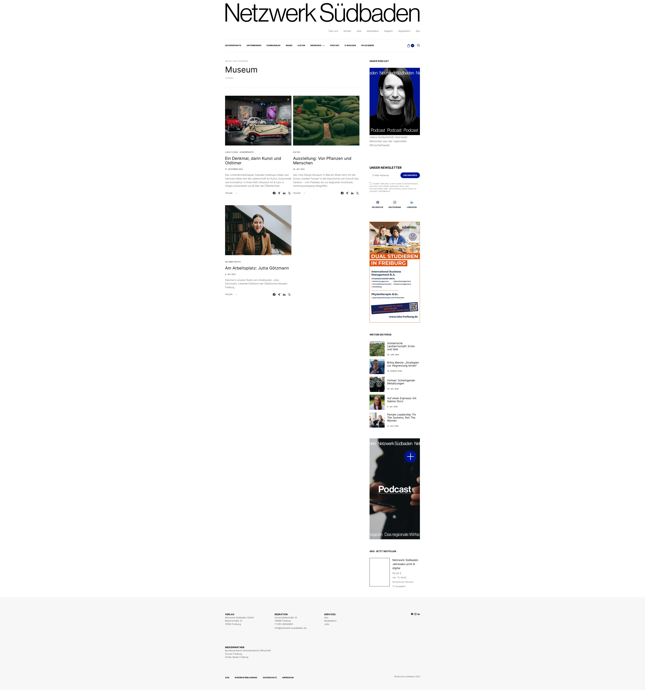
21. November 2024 (234, 169)
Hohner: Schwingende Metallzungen (401, 382)
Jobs (359, 31)
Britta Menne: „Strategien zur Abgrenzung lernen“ (403, 364)
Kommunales (274, 45)
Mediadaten (373, 31)
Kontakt (347, 31)
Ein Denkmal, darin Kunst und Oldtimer (253, 160)
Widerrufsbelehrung (246, 677)
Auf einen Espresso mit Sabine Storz (401, 399)
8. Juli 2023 (230, 274)
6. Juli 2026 (392, 407)
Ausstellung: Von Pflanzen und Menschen (322, 160)
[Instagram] (415, 621)
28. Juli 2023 (299, 169)
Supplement (404, 31)
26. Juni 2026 (393, 355)
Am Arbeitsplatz (233, 262)
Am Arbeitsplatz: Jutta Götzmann (257, 268)
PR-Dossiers (367, 45)
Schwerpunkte (233, 45)
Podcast (334, 45)
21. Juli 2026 (393, 426)
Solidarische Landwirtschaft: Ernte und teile (401, 346)
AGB (227, 677)
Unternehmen (254, 45)
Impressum (288, 677)
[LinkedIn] (419, 621)
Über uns (333, 31)
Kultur (301, 45)
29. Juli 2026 (393, 389)
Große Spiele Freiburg (236, 657)
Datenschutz (270, 677)
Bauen (289, 45)
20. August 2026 (394, 371)
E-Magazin (350, 45)
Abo (418, 31)
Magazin (388, 31)
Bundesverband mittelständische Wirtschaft (248, 650)
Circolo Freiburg (233, 653)
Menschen (315, 45)
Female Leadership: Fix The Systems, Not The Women (401, 417)
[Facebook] (412, 621)
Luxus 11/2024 (231, 152)
